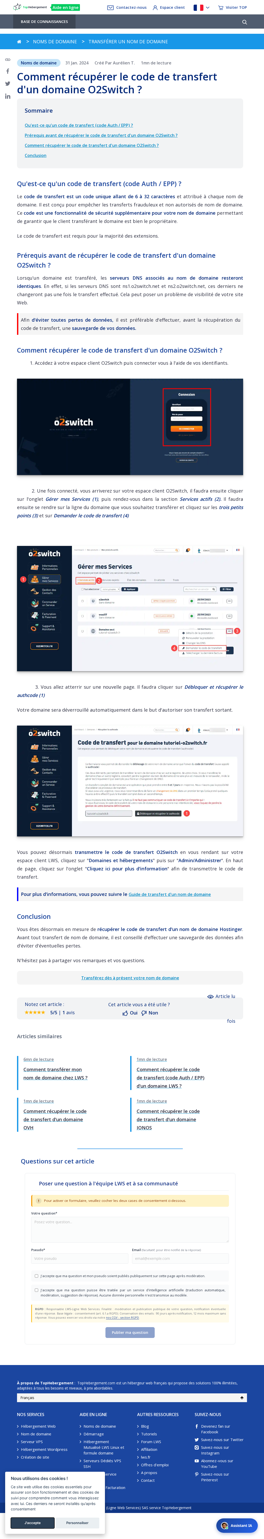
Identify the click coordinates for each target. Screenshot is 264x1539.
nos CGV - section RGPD (122, 1317)
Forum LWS (151, 1441)
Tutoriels (149, 1433)
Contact (148, 1480)
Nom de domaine (36, 1433)
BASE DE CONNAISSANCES (44, 21)
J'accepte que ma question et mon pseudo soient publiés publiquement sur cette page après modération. (123, 1276)
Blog (145, 1426)
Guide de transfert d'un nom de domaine (170, 894)
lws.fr (146, 1457)
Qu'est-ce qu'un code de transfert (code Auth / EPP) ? (79, 125)
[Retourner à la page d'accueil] (19, 41)
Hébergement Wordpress (44, 1449)
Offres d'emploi (155, 1464)
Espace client (172, 7)
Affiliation (149, 1449)
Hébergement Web (38, 1426)
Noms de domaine (100, 1426)
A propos (149, 1472)
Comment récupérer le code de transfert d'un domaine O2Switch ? (92, 145)
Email (166, 1249)
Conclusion (35, 155)
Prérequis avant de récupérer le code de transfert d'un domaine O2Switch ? (101, 135)
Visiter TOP (236, 7)
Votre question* (44, 1213)
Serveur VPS (32, 1441)
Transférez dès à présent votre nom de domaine (130, 978)
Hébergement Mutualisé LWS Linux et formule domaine (104, 1447)
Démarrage (94, 1433)
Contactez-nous (131, 7)
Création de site (35, 1457)
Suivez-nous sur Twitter (222, 1439)
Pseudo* (38, 1249)
